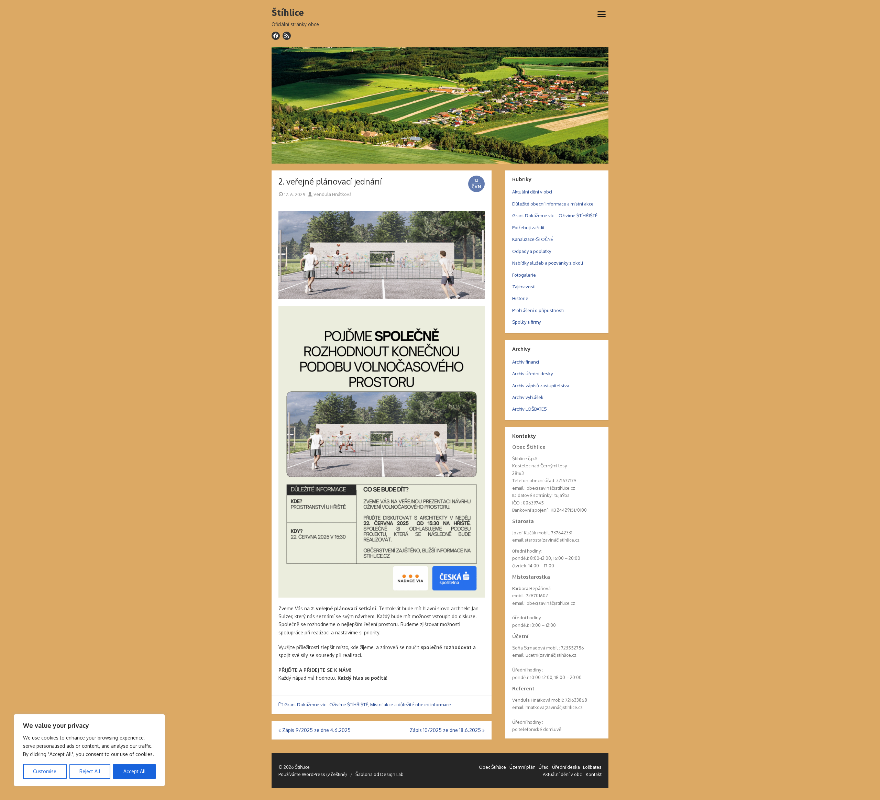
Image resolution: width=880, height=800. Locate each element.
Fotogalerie (524, 275)
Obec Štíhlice (492, 767)
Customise (44, 771)
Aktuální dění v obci (532, 192)
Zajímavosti (524, 286)
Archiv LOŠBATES (529, 409)
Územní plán (522, 767)
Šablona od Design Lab (379, 774)
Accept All (134, 771)
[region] (89, 750)
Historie (520, 298)
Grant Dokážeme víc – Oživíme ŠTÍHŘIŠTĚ (554, 215)
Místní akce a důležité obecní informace (410, 704)
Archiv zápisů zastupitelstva (540, 385)
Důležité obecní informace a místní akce (553, 204)
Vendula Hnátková (332, 194)
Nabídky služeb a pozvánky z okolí (547, 263)
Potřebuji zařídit (528, 227)
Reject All (89, 771)
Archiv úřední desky (532, 373)
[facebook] (276, 36)
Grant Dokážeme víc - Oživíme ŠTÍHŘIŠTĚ (326, 704)
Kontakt (594, 774)
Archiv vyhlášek (527, 397)
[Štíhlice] (440, 105)
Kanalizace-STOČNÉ (532, 239)
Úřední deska (566, 767)
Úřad (544, 767)
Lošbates (592, 767)
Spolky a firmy (526, 322)
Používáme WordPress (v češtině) (312, 774)
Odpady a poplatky (531, 251)
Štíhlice (288, 13)
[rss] (287, 36)
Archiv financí (525, 362)
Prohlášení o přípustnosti (538, 310)
